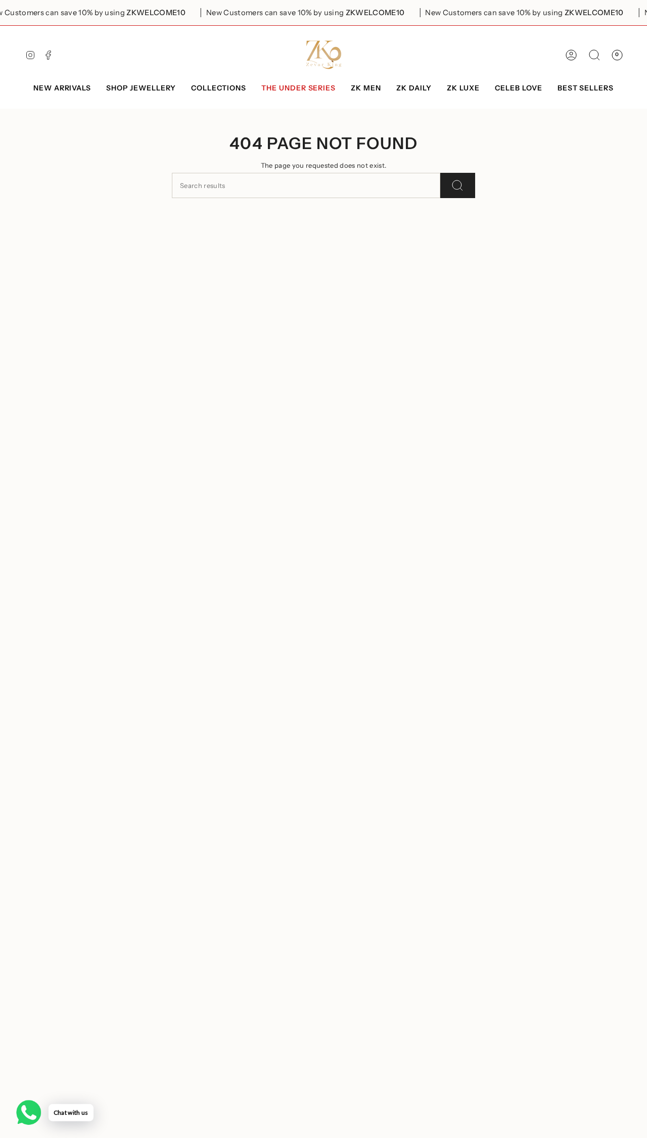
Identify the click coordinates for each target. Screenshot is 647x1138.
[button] (141, 88)
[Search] (457, 185)
